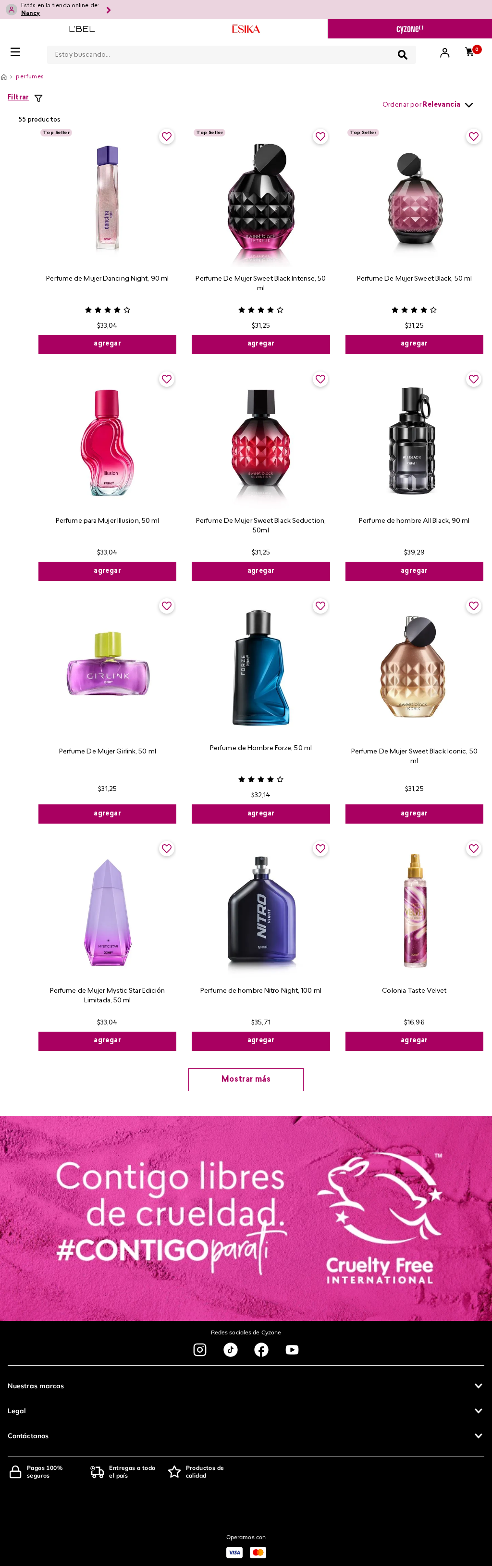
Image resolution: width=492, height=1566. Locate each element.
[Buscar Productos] (402, 55)
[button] (246, 1385)
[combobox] (231, 53)
